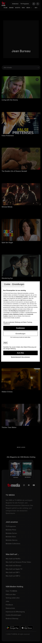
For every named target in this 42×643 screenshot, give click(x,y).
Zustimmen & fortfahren (20, 328)
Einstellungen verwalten (20, 333)
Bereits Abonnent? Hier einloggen (20, 357)
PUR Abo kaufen (20, 353)
